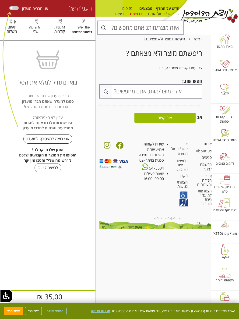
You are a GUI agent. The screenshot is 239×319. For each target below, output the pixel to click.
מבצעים (145, 8)
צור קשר (165, 118)
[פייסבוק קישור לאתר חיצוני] (119, 146)
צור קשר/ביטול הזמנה (163, 13)
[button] (6, 296)
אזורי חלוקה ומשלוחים (204, 180)
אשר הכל (13, 311)
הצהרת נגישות (182, 184)
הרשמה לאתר (206, 167)
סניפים (127, 8)
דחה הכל (33, 311)
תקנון (184, 175)
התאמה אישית (55, 311)
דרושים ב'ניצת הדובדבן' (181, 165)
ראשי (198, 39)
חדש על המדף (167, 8)
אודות (208, 143)
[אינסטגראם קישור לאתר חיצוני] (107, 146)
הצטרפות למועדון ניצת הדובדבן (205, 197)
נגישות (120, 13)
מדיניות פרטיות (100, 311)
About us (204, 150)
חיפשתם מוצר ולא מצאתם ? (164, 39)
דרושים (136, 13)
